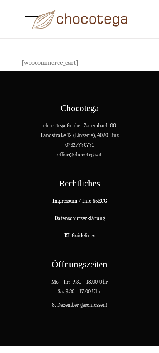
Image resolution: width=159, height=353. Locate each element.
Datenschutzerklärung (79, 218)
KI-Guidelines (79, 235)
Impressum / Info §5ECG (79, 201)
